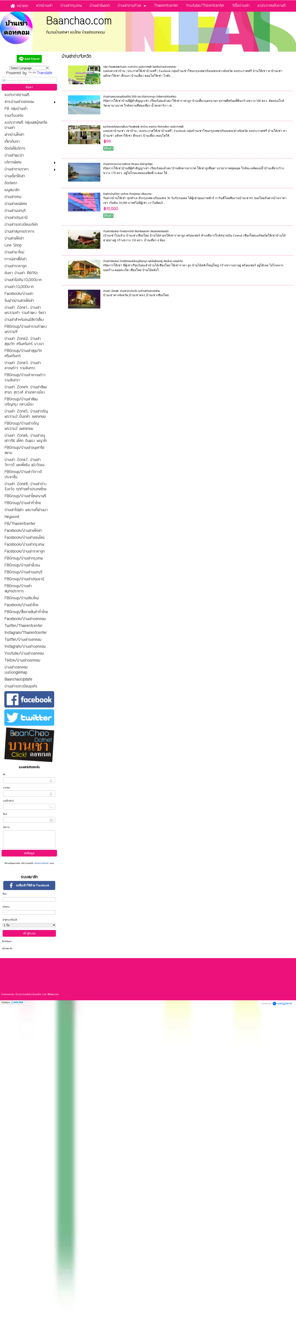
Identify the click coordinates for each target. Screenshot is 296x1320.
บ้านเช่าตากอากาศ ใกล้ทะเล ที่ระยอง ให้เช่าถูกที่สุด (128, 164)
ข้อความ (6, 827)
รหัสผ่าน (6, 907)
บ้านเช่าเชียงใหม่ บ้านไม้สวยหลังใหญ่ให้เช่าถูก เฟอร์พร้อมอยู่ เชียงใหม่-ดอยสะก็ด (143, 261)
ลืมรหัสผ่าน (6, 941)
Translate (44, 73)
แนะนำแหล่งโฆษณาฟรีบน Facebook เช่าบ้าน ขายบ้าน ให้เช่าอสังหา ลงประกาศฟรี (143, 127)
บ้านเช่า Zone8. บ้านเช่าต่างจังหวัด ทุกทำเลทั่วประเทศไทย (131, 291)
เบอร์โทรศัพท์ (8, 801)
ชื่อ (4, 774)
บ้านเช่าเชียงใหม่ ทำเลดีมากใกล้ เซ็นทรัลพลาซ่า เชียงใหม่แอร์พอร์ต (136, 231)
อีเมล (5, 814)
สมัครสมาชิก (7, 948)
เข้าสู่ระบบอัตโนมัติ (10, 920)
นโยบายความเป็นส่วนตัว (42, 863)
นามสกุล (6, 787)
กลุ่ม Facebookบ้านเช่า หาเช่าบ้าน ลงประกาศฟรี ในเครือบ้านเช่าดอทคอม (139, 67)
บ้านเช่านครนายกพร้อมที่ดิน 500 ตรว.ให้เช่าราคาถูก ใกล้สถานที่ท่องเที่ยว (139, 96)
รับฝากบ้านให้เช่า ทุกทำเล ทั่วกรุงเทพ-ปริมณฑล (127, 194)
